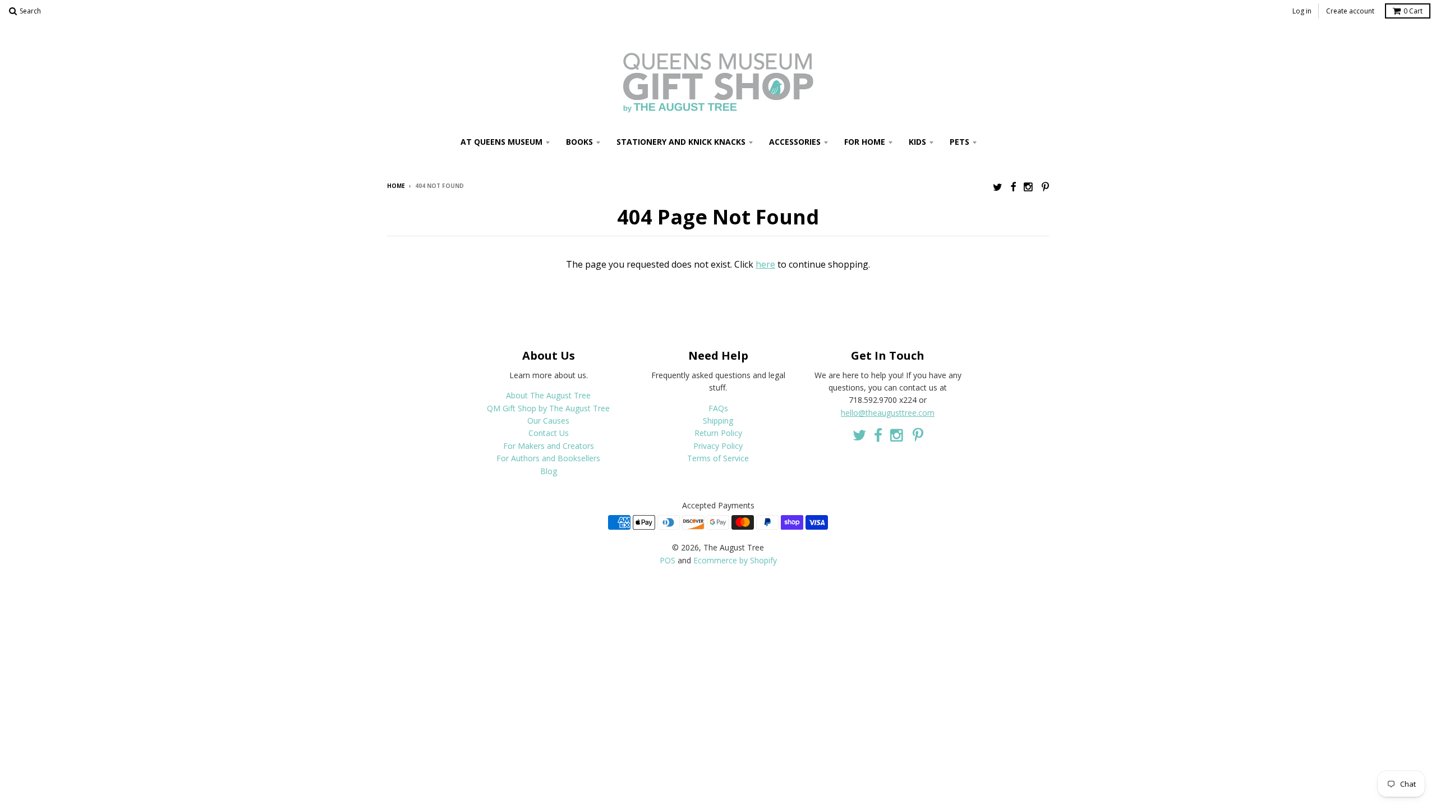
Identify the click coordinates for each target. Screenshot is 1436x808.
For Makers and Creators (548, 445)
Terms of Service (718, 458)
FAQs (718, 408)
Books (579, 141)
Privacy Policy (718, 445)
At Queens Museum (501, 141)
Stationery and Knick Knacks (680, 141)
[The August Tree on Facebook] (1013, 186)
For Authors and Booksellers (548, 458)
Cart (1413, 11)
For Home (864, 141)
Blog (548, 471)
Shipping (718, 420)
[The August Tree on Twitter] (997, 186)
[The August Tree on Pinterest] (1045, 186)
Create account (1350, 11)
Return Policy (718, 433)
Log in (1301, 11)
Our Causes (548, 420)
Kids (917, 141)
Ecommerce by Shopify (735, 560)
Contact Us (548, 433)
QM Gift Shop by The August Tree (548, 408)
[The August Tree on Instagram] (1029, 186)
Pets (959, 141)
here (765, 264)
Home (396, 186)
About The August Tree (548, 395)
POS (667, 560)
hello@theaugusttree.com (888, 412)
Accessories (795, 141)
